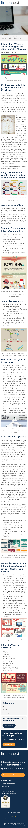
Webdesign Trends (13, 294)
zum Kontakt (9, 744)
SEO (4, 706)
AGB (4, 823)
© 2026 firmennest (14, 812)
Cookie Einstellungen (20, 825)
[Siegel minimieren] (9, 797)
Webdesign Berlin (20, 291)
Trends (5, 709)
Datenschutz (12, 823)
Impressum (21, 823)
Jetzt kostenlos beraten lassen (13, 775)
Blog (9, 37)
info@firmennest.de (9, 794)
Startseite (4, 37)
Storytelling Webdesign (7, 197)
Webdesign (7, 52)
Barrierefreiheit (6, 825)
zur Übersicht (9, 726)
